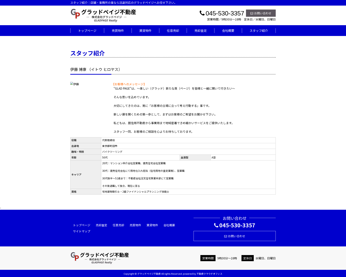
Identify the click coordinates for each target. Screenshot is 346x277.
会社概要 (228, 30)
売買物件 (118, 30)
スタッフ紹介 (259, 30)
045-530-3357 (237, 225)
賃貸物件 (145, 30)
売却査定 (200, 30)
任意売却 (173, 30)
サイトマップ (81, 231)
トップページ (87, 30)
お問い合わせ (262, 13)
